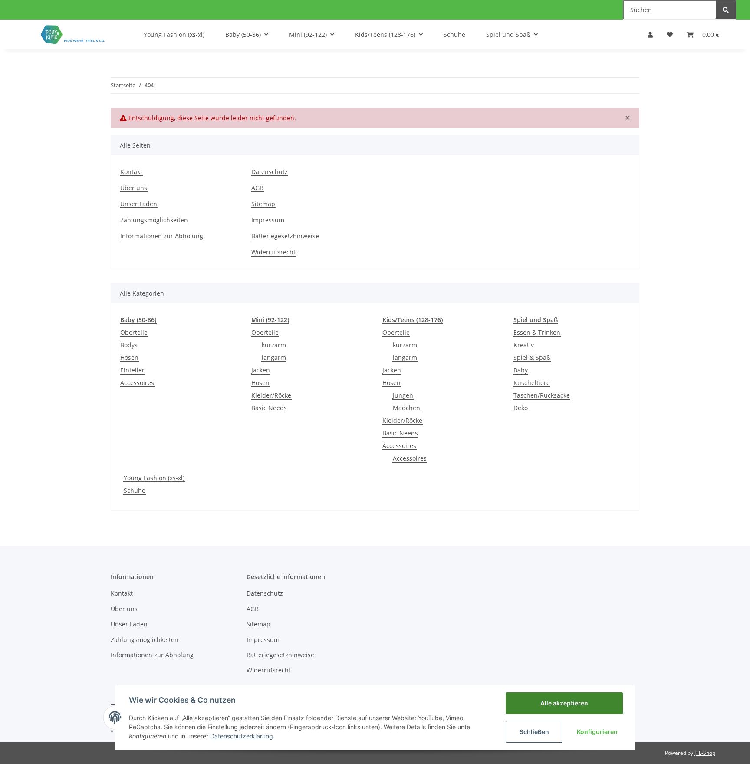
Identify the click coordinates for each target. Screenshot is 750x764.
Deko (520, 408)
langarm (274, 357)
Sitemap (263, 204)
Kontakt (131, 172)
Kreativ (523, 345)
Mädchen (406, 408)
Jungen (403, 395)
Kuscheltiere (531, 383)
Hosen (129, 357)
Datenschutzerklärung (241, 736)
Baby (520, 370)
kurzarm (274, 345)
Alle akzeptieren (564, 703)
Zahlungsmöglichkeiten (154, 220)
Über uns (133, 188)
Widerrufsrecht (273, 252)
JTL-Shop (704, 753)
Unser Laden (138, 204)
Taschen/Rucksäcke (541, 395)
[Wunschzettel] (670, 34)
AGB (257, 188)
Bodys (129, 345)
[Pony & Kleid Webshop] (73, 34)
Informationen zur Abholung (161, 236)
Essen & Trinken (536, 332)
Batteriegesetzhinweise (285, 236)
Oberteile (134, 332)
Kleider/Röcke (271, 395)
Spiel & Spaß (531, 357)
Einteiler (132, 370)
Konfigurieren (597, 731)
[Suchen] (726, 9)
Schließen (534, 731)
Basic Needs (269, 408)
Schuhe (134, 490)
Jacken (260, 370)
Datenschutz (269, 172)
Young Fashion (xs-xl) (154, 478)
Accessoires (137, 383)
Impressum (267, 220)
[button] (650, 34)
